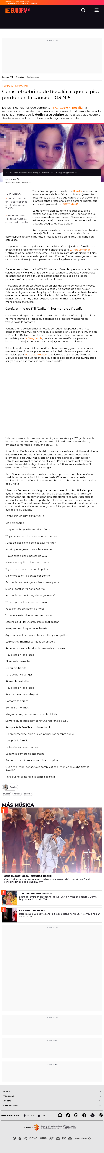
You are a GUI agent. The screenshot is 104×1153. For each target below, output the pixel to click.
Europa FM (7, 77)
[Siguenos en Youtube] (60, 1116)
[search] (83, 10)
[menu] (97, 10)
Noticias (20, 77)
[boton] (76, 1091)
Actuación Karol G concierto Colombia (21, 3)
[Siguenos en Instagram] (76, 1116)
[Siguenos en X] (92, 1116)
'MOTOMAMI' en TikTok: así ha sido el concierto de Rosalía (16, 218)
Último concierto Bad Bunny (17, 2)
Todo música (33, 77)
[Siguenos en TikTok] (68, 1116)
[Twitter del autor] (18, 179)
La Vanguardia (33, 338)
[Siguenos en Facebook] (84, 1116)
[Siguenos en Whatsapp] (101, 1116)
